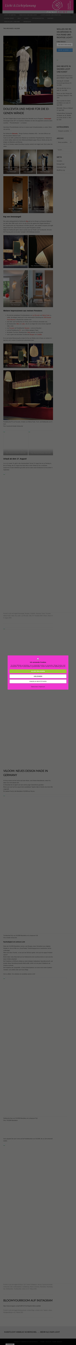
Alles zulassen (38, 671)
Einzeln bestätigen (38, 681)
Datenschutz (34, 686)
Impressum (42, 686)
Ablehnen (38, 676)
